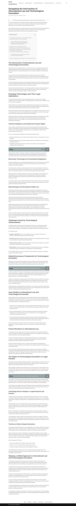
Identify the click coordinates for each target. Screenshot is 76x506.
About (25, 502)
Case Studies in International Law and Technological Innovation (20, 49)
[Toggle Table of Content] (34, 35)
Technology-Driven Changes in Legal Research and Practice (20, 54)
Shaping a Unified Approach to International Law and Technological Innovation (22, 58)
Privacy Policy (41, 502)
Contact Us (29, 502)
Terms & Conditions (48, 502)
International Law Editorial (14, 15)
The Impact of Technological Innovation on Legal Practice (19, 51)
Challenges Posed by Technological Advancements (18, 46)
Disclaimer (35, 502)
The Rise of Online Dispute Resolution (17, 55)
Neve (9, 504)
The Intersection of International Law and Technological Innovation (21, 37)
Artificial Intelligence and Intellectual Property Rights (19, 41)
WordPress (18, 504)
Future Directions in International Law (16, 50)
